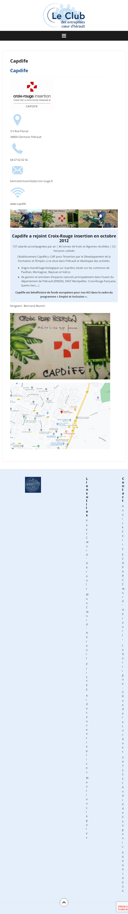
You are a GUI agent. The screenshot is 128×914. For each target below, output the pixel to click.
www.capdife (18, 204)
